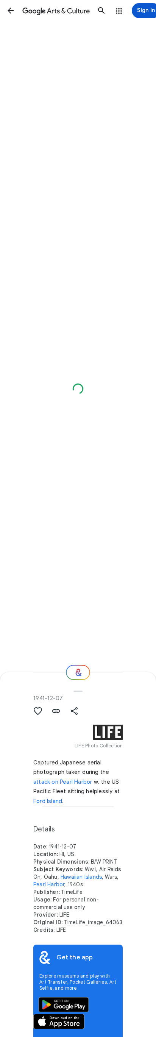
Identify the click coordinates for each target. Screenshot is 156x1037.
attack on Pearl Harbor (62, 781)
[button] (11, 11)
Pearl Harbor (48, 884)
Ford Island (47, 801)
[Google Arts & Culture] (56, 10)
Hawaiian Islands (81, 876)
